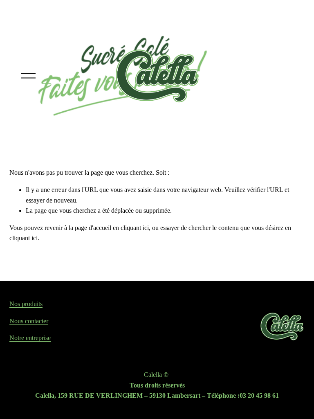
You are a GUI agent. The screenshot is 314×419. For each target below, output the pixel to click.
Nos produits (26, 303)
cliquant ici (135, 227)
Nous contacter (28, 321)
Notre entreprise (30, 337)
